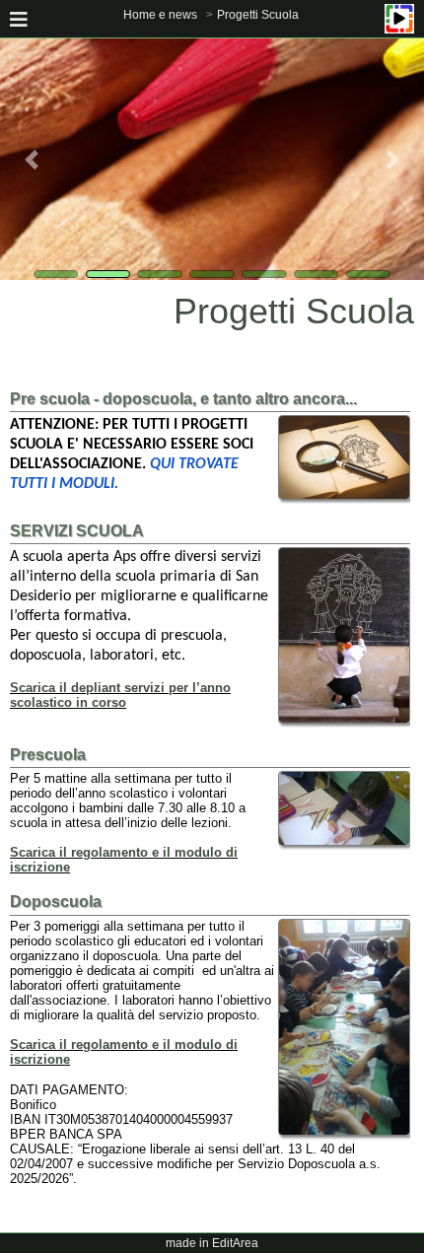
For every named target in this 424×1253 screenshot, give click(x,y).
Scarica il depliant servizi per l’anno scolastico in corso (120, 695)
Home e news (160, 15)
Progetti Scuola (258, 15)
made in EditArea (212, 1243)
